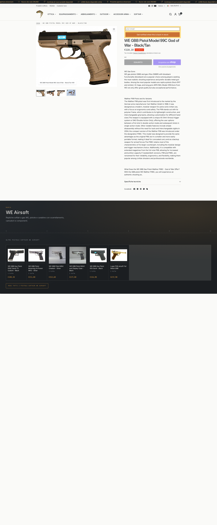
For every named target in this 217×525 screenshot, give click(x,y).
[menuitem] (42, 5)
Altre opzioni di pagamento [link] (167, 66)
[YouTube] (155, 5)
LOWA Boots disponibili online (83, 2)
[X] (137, 189)
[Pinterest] (140, 189)
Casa (38, 23)
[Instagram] (152, 5)
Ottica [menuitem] (51, 14)
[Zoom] (114, 29)
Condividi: (128, 189)
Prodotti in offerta (41, 6)
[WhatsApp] (144, 189)
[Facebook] (149, 5)
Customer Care (62, 6)
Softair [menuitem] (137, 14)
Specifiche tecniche (132, 181)
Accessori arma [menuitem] (121, 14)
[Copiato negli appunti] (147, 189)
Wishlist (52, 6)
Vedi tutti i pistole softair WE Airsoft (27, 285)
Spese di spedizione (139, 53)
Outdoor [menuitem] (104, 14)
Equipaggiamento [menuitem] (67, 14)
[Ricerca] (170, 14)
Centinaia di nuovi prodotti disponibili (52, 2)
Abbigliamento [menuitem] (88, 14)
